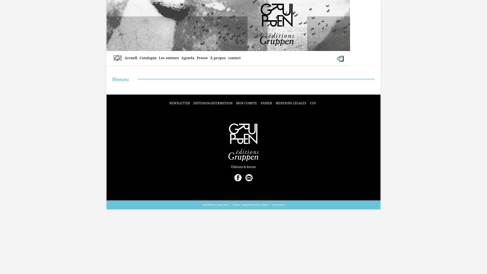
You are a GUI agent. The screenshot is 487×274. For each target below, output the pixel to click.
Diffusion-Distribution (212, 103)
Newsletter (179, 103)
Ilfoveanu (120, 79)
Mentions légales (291, 103)
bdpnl (265, 204)
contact (234, 58)
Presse (202, 58)
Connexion (278, 204)
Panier (266, 103)
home (117, 58)
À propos (218, 58)
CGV (313, 103)
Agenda (187, 58)
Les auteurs (169, 58)
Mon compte (246, 103)
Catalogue (148, 58)
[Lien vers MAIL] (249, 177)
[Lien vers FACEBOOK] (238, 177)
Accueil (131, 58)
